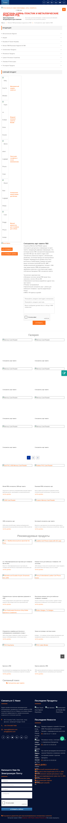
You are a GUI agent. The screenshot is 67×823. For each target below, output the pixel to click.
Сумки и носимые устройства (11, 57)
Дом (4, 23)
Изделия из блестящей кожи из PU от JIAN (50, 772)
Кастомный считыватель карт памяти (45, 521)
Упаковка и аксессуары (9, 61)
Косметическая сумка (43, 778)
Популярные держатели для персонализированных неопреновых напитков (27, 816)
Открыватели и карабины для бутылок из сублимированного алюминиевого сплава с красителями (14, 633)
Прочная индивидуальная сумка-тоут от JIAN (51, 776)
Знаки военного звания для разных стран (49, 774)
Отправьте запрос (10, 254)
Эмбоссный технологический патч (47, 769)
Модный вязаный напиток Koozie (13, 119)
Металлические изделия (10, 33)
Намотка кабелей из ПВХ (41, 666)
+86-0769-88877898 (10, 726)
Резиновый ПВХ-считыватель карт (44, 486)
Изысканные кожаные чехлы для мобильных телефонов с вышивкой (46, 597)
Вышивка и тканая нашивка (11, 41)
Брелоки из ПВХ (7, 666)
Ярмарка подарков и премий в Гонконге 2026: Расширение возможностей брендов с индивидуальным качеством (53, 728)
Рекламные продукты (9, 53)
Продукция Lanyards (42, 783)
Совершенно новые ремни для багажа (14, 194)
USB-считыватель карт (9, 521)
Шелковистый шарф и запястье (14, 88)
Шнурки (5, 37)
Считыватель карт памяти (16, 683)
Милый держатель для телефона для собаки (14, 226)
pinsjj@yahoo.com (9, 732)
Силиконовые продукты (9, 49)
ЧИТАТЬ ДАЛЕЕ (6, 494)
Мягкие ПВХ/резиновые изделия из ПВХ (20, 23)
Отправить (8, 249)
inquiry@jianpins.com (10, 729)
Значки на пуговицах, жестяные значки (45, 631)
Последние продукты (9, 65)
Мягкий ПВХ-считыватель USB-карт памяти (14, 486)
